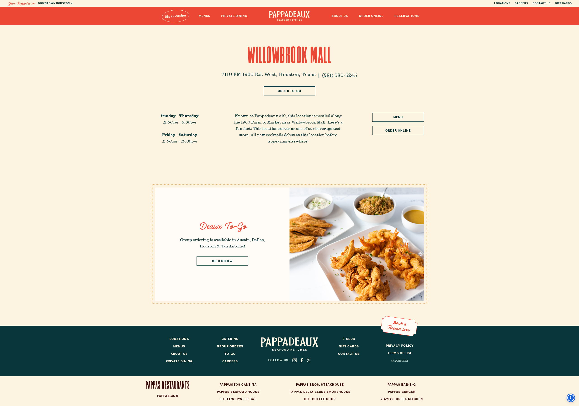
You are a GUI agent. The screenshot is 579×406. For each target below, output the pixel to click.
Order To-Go (289, 91)
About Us (340, 16)
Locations (502, 3)
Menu (398, 117)
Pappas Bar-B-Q (402, 384)
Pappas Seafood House (238, 392)
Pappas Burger (401, 392)
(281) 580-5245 (339, 75)
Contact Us (542, 3)
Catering (230, 339)
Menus (205, 16)
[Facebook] (302, 360)
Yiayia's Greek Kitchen (401, 399)
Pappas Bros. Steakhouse (320, 384)
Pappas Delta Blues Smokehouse (320, 392)
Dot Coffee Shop (320, 399)
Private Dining (234, 16)
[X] (308, 360)
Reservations (407, 16)
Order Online (371, 16)
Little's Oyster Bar (238, 399)
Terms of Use (399, 353)
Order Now (222, 261)
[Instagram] (294, 360)
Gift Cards (563, 3)
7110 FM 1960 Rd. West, (269, 74)
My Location (175, 16)
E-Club (349, 339)
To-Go (230, 354)
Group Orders (230, 346)
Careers (521, 3)
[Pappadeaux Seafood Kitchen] (289, 16)
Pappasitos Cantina (238, 384)
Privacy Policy (400, 345)
